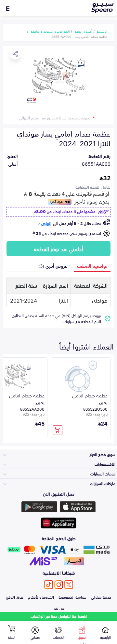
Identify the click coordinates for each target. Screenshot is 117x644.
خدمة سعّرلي (101, 597)
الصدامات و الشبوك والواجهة (50, 31)
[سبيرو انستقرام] (58, 584)
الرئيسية (102, 31)
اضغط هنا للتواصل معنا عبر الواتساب (59, 616)
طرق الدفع (14, 597)
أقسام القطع (83, 31)
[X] (68, 584)
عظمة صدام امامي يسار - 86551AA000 (79, 36)
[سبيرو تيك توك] (48, 584)
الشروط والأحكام (41, 597)
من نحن (58, 608)
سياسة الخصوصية (72, 597)
